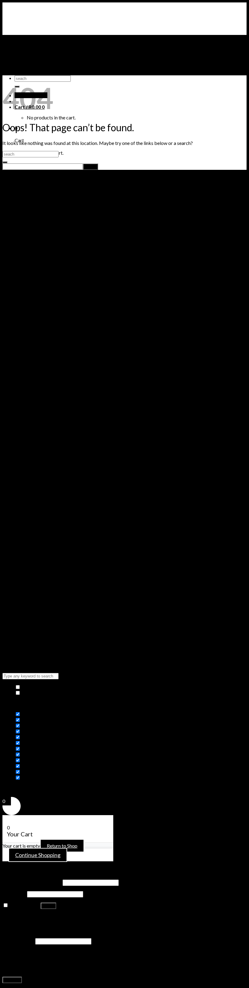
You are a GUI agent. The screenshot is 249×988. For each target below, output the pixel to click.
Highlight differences (43, 693)
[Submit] (4, 162)
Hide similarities (38, 687)
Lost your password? (23, 917)
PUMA (22, 67)
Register (12, 980)
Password (14, 894)
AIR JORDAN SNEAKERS (41, 49)
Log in (48, 906)
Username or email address (32, 882)
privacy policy (99, 969)
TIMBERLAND (30, 61)
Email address (18, 941)
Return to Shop (62, 846)
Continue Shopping (37, 855)
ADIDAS (23, 72)
